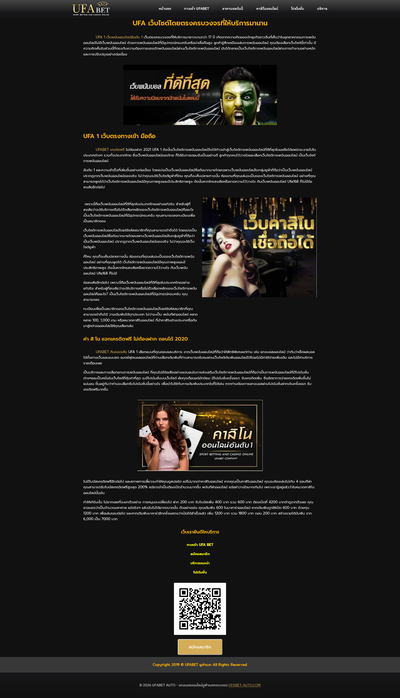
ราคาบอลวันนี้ (232, 9)
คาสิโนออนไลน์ (267, 9)
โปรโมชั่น (297, 9)
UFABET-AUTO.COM (245, 685)
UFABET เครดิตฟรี (110, 149)
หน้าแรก (165, 9)
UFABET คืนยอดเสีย (111, 352)
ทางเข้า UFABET (196, 9)
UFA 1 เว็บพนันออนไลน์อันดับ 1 (119, 37)
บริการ (322, 9)
